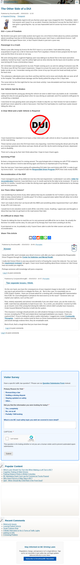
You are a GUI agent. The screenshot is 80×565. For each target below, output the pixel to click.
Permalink (39, 244)
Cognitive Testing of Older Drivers (15, 472)
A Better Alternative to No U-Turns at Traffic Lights (21, 531)
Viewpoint (21, 16)
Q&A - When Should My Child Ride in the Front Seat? (23, 481)
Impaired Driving (9, 16)
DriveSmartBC (11, 2)
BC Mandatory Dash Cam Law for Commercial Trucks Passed (26, 476)
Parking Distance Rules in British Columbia (19, 474)
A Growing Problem (10, 535)
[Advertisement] (40, 350)
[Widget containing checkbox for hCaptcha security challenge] (19, 439)
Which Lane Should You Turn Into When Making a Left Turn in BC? (27, 470)
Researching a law (13, 392)
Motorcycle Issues (10, 524)
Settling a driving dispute (15, 395)
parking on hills (9, 533)
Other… (9, 401)
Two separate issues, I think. (19, 283)
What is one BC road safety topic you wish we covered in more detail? (31, 420)
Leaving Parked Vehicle (12, 526)
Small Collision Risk (10, 528)
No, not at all (10, 411)
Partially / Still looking (14, 414)
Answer (7, 249)
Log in (5, 273)
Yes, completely (12, 408)
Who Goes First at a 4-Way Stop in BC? (17, 478)
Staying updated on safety (16, 398)
